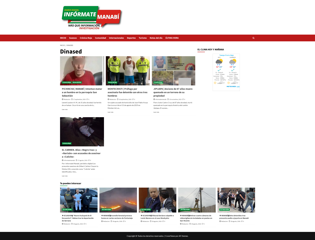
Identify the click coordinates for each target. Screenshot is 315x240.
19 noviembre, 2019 (175, 99)
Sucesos (73, 38)
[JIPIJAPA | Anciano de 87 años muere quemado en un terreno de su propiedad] (174, 70)
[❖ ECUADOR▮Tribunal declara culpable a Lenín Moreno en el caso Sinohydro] (157, 200)
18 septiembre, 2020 (125, 99)
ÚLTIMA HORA (172, 38)
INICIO (63, 38)
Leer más (65, 109)
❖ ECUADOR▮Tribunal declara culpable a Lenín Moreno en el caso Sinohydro (157, 217)
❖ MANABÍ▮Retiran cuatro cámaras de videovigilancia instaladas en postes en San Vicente (196, 218)
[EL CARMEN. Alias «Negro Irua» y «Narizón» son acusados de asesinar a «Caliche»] (82, 131)
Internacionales (116, 38)
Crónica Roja (86, 38)
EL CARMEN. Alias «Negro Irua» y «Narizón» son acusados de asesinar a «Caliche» (81, 153)
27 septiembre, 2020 (79, 99)
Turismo (143, 38)
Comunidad (100, 38)
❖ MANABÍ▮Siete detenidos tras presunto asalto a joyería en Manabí (234, 217)
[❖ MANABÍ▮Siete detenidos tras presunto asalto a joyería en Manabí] (236, 200)
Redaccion (67, 99)
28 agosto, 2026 (78, 224)
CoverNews (170, 236)
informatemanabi (160, 99)
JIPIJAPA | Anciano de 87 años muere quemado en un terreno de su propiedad (172, 92)
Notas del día (156, 38)
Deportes (131, 38)
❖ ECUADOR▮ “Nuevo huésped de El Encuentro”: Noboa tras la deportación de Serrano (78, 218)
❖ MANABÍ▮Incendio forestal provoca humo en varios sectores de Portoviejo (117, 217)
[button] (253, 38)
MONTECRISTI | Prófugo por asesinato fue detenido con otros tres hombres (127, 92)
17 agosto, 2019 (82, 160)
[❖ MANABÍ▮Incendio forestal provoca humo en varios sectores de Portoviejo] (118, 200)
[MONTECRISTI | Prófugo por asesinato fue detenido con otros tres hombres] (128, 70)
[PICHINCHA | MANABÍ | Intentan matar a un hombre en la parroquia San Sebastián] (82, 70)
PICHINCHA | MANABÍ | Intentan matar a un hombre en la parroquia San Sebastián (82, 92)
